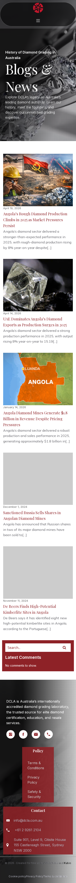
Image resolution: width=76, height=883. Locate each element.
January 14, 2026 (14, 407)
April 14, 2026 (12, 313)
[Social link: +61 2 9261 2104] (50, 734)
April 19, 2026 (12, 208)
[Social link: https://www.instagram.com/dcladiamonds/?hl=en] (12, 734)
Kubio (67, 863)
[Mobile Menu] (38, 20)
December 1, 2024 (15, 506)
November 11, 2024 (15, 600)
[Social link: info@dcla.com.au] (38, 734)
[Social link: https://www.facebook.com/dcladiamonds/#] (25, 734)
